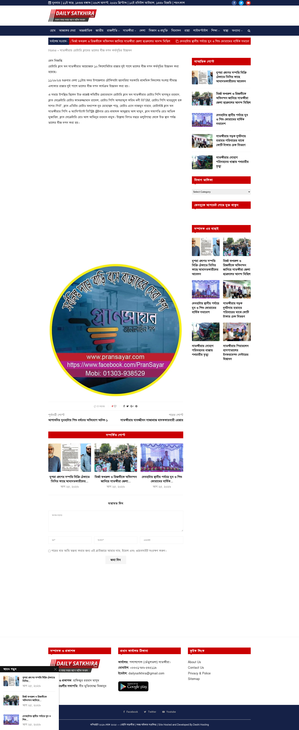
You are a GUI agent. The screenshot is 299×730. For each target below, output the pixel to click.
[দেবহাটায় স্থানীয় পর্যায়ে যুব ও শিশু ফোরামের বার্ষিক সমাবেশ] (162, 457)
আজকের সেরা (67, 30)
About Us (194, 662)
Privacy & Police (199, 673)
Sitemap (194, 679)
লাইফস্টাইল (200, 30)
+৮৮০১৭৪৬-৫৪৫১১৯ (143, 668)
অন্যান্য (236, 30)
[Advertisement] (188, 15)
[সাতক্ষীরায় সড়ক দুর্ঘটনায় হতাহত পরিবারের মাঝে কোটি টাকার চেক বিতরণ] (202, 141)
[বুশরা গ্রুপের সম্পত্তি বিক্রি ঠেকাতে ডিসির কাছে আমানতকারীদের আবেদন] (69, 457)
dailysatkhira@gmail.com (146, 673)
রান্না (187, 30)
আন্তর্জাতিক (85, 30)
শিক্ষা (214, 30)
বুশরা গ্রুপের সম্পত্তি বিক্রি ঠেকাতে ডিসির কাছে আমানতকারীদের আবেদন (231, 77)
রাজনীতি (112, 30)
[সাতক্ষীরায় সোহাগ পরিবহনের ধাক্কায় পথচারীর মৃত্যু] (202, 162)
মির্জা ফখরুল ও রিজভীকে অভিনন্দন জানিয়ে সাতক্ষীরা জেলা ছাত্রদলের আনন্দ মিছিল (95, 41)
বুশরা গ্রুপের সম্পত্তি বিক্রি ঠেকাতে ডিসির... (38, 679)
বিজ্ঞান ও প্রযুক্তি (158, 30)
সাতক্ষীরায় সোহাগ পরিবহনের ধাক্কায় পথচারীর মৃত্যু (232, 162)
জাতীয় (99, 30)
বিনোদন (176, 30)
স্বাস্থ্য (225, 30)
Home (52, 50)
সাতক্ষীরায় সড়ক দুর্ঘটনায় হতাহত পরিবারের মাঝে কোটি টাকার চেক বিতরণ (231, 140)
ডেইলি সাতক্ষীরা (127, 724)
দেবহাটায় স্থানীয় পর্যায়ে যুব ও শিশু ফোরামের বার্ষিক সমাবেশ (190, 41)
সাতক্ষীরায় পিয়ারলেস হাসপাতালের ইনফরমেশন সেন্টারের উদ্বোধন (236, 352)
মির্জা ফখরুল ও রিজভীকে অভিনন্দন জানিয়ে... (34, 698)
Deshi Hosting (201, 724)
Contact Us (196, 668)
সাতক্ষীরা (128, 30)
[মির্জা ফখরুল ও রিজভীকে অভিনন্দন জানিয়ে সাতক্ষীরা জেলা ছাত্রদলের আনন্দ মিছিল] (115, 457)
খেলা (142, 30)
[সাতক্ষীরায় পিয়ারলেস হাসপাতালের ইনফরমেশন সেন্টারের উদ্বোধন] (237, 332)
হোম (53, 30)
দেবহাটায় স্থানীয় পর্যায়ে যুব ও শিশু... (36, 718)
